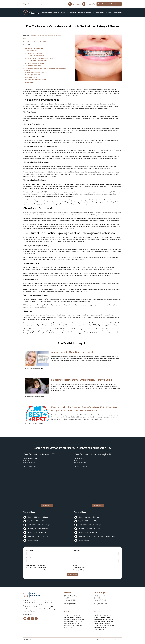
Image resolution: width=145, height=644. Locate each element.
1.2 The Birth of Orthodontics (34, 53)
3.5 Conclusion (29, 82)
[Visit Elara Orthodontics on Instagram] (28, 618)
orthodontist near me (45, 213)
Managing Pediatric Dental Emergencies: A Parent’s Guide (81, 379)
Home (24, 35)
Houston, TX (103, 448)
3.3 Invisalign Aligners (31, 77)
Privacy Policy (27, 614)
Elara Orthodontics (29, 41)
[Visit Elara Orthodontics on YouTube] (32, 618)
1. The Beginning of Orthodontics (33, 49)
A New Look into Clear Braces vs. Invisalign (73, 352)
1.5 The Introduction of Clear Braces (36, 61)
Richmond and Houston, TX (44, 607)
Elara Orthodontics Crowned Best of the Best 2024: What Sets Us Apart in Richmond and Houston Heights (84, 409)
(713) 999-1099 (30, 466)
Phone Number (78, 558)
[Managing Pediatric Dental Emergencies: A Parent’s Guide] (37, 379)
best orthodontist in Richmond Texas (50, 224)
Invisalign (40, 605)
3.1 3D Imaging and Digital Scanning (36, 72)
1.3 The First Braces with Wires (34, 56)
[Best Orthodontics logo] (31, 11)
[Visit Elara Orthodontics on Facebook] (24, 618)
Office (75, 565)
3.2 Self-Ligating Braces (32, 75)
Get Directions (47, 505)
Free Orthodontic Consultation (109, 4)
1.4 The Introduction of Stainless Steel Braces (39, 58)
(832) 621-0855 (82, 466)
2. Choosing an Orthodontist (32, 66)
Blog (28, 35)
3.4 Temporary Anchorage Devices (35, 80)
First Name (29, 550)
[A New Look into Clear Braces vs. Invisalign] (37, 351)
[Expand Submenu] (58, 12)
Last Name (76, 550)
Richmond (84, 448)
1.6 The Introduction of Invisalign (35, 63)
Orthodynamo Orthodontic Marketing (112, 640)
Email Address (30, 558)
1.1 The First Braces (31, 51)
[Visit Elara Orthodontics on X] (36, 618)
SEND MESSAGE (72, 574)
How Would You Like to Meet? (35, 565)
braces (35, 605)
